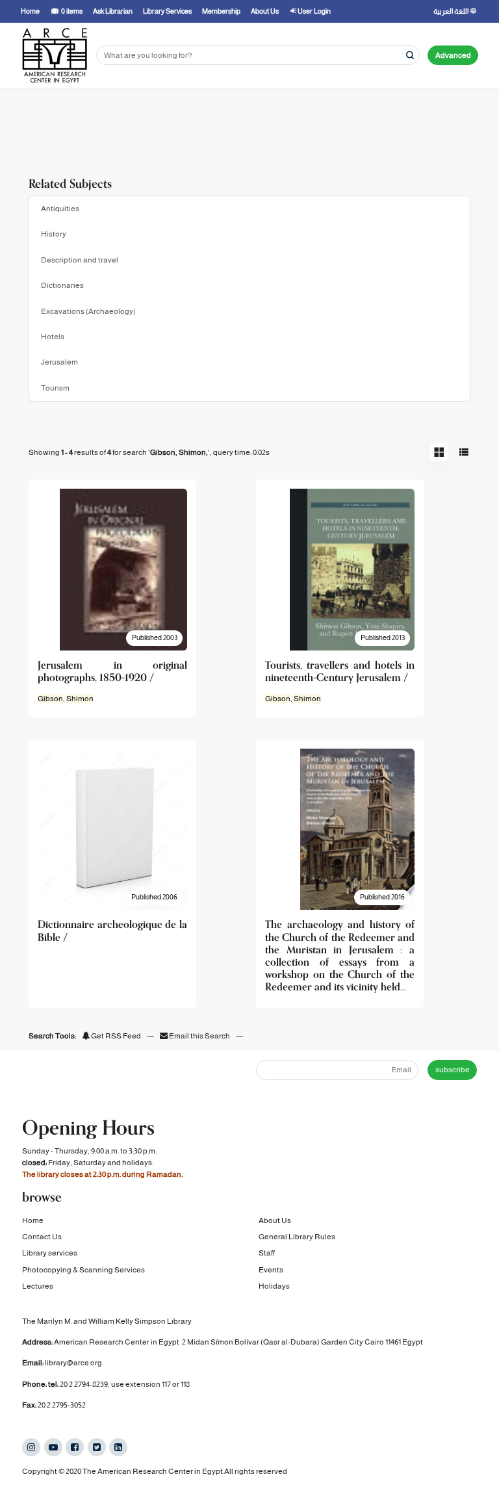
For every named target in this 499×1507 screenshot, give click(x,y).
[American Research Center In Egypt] (54, 55)
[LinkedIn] (118, 1447)
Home (33, 1220)
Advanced (453, 55)
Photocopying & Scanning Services (83, 1269)
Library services (49, 1252)
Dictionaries (62, 285)
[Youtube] (53, 1447)
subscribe (452, 1069)
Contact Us (42, 1236)
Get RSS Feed (115, 1035)
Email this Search (199, 1035)
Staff (267, 1252)
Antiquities (60, 208)
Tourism (55, 388)
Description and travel (79, 259)
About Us (275, 1220)
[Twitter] (97, 1447)
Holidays (274, 1286)
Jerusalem (59, 362)
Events (271, 1269)
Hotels (52, 336)
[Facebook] (75, 1447)
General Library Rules (297, 1236)
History (53, 233)
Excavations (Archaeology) (88, 311)
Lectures (37, 1286)
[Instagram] (31, 1447)
